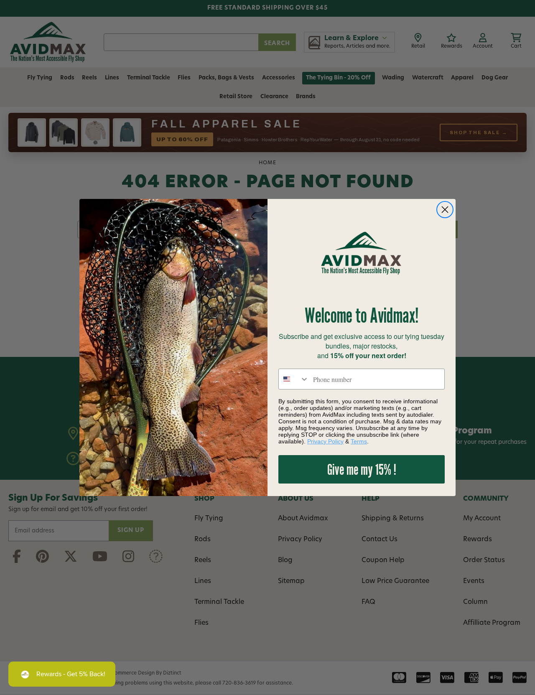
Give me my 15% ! (361, 469)
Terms (359, 441)
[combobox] (294, 379)
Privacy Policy (325, 441)
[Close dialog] (445, 209)
